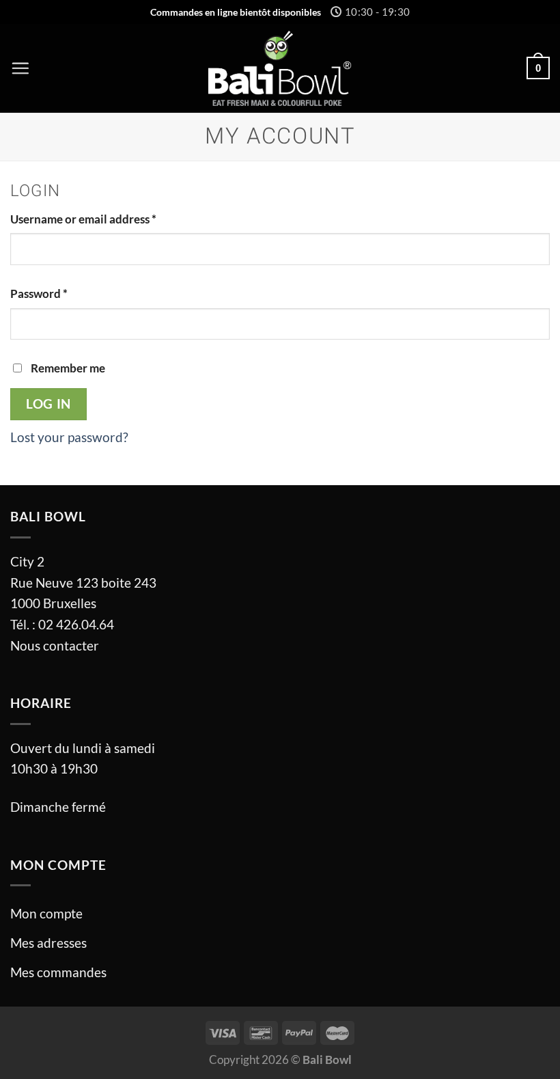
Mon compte (46, 913)
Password (39, 293)
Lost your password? (69, 437)
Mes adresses (48, 943)
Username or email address (83, 219)
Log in (48, 403)
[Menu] (20, 68)
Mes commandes (58, 972)
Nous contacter (54, 645)
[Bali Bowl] (280, 68)
